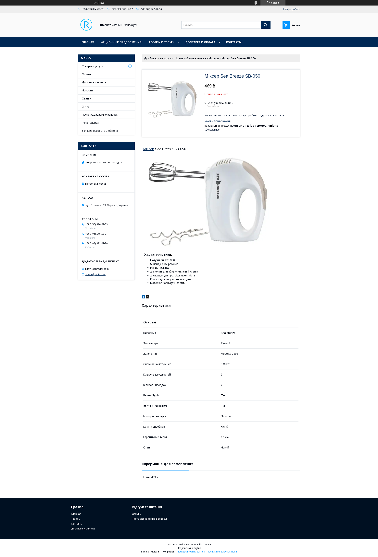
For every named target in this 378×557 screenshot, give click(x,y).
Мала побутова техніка (191, 58)
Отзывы (87, 74)
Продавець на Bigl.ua (189, 548)
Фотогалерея (90, 122)
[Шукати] (266, 25)
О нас (85, 106)
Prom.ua (207, 544)
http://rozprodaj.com (97, 268)
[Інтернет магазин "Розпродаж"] (86, 32)
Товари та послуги (161, 58)
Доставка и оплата (200, 42)
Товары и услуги (161, 42)
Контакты (234, 42)
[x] (147, 297)
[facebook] (143, 297)
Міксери (214, 58)
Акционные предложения (121, 42)
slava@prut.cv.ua (95, 274)
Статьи (86, 98)
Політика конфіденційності (222, 551)
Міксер (148, 149)
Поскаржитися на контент (191, 551)
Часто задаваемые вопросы (100, 114)
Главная (88, 42)
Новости (87, 90)
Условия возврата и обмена (100, 130)
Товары (75, 518)
